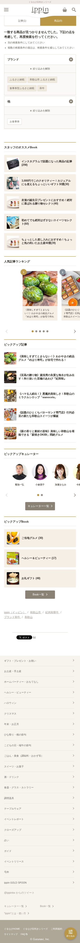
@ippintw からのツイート (19, 892)
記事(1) (22, 20)
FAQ (23, 934)
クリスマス (10, 713)
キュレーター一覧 (14, 906)
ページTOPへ (40, 627)
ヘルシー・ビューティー (17, 692)
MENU (6, 10)
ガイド (7, 851)
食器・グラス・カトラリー (19, 787)
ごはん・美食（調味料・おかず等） (23, 755)
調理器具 (9, 798)
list (34, 637)
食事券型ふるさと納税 (22, 88)
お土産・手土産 (12, 671)
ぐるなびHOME (12, 929)
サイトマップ (11, 934)
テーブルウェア (12, 808)
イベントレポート (14, 819)
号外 (6, 872)
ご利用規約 (56, 929)
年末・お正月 (11, 724)
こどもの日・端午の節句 (17, 745)
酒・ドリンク (11, 777)
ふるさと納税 (17, 79)
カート (65, 10)
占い (6, 840)
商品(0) (58, 20)
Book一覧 (45, 906)
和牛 (42, 88)
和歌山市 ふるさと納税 (42, 79)
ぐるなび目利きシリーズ (35, 929)
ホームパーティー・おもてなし (21, 681)
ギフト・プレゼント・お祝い (20, 660)
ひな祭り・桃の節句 (15, 734)
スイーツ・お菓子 (14, 766)
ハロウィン (10, 703)
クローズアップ (12, 829)
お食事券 (14, 121)
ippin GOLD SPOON (15, 882)
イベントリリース (14, 861)
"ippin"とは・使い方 (15, 913)
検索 (74, 10)
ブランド (13, 59)
